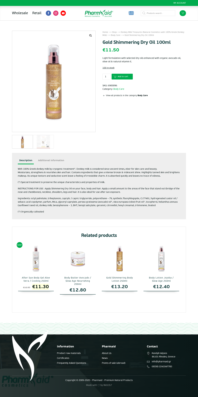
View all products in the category (126, 95)
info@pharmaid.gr (161, 361)
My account (180, 3)
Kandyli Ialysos (159, 353)
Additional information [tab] (51, 160)
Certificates (63, 358)
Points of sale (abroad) (113, 363)
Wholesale (20, 13)
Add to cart (123, 76)
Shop (114, 32)
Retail (36, 13)
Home (105, 32)
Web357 (107, 385)
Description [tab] (25, 160)
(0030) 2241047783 (162, 366)
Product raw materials (69, 353)
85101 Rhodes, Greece (163, 356)
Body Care (115, 35)
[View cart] (183, 13)
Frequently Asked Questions (71, 363)
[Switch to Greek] (131, 13)
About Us (106, 353)
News (105, 358)
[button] (90, 35)
